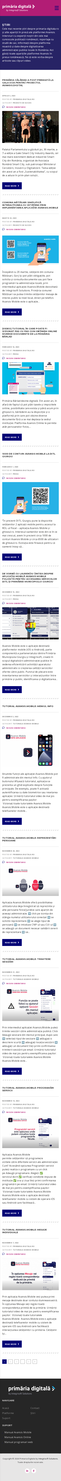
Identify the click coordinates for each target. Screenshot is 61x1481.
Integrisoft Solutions (48, 1458)
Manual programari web (18, 1442)
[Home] (18, 7)
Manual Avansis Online (17, 1437)
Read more (11, 186)
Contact (35, 1408)
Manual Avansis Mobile (17, 1432)
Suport (6, 1418)
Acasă (5, 1408)
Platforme (8, 1413)
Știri (32, 1413)
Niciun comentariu (16, 107)
